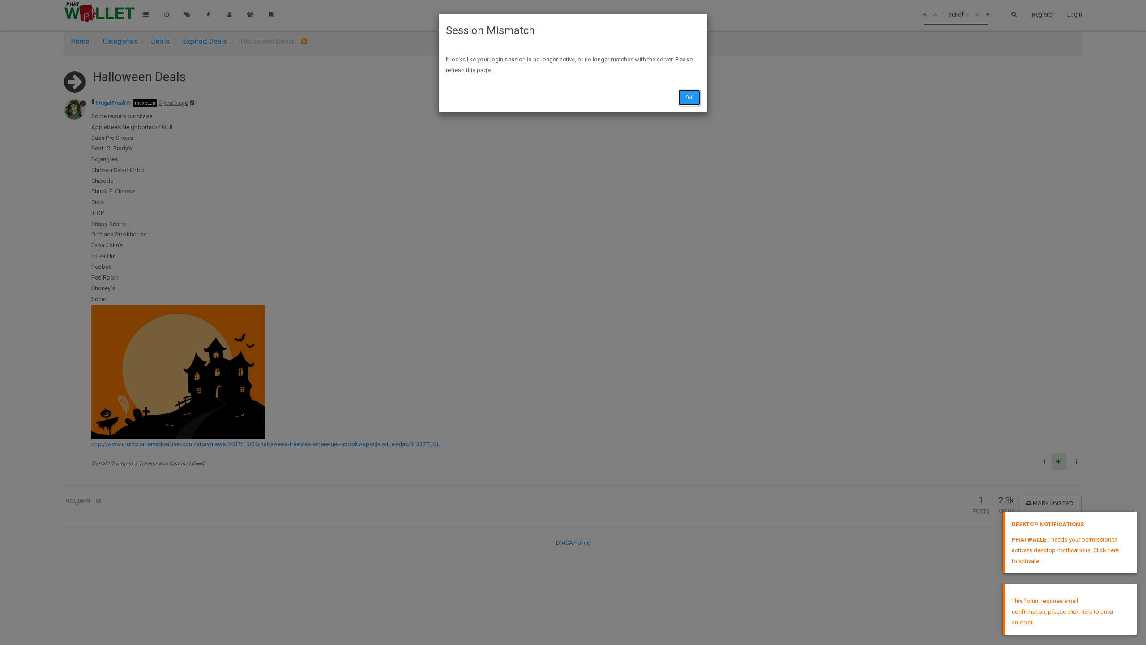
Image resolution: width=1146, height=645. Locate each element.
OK (689, 97)
